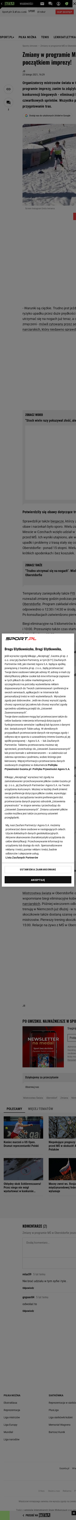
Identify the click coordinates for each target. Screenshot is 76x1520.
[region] (38, 760)
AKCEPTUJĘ (38, 879)
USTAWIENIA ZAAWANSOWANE (38, 869)
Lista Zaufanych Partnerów (22, 857)
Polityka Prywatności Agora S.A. (51, 768)
